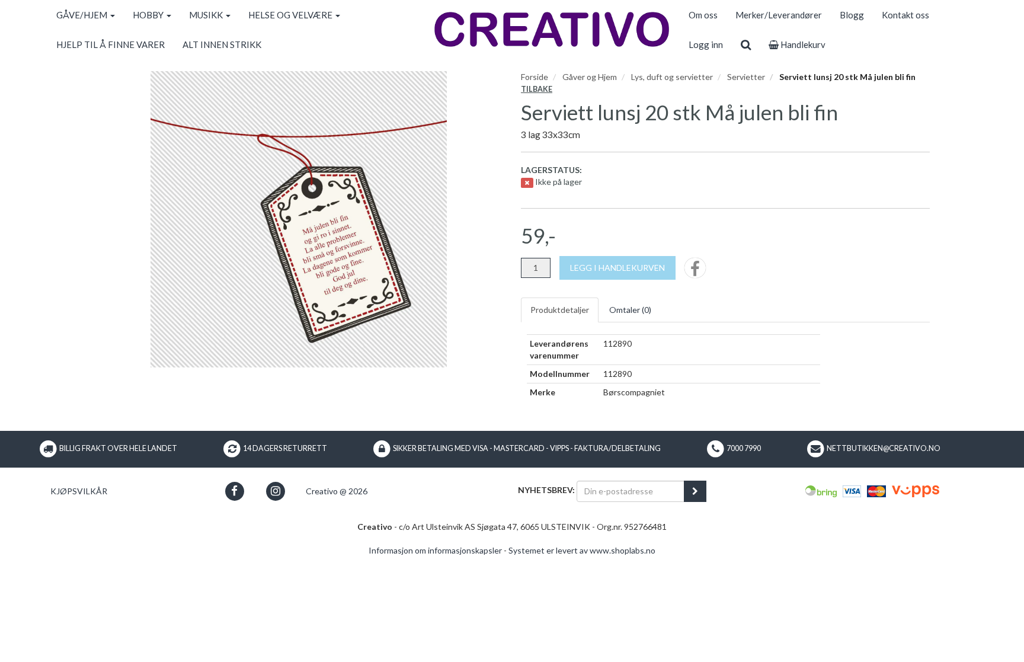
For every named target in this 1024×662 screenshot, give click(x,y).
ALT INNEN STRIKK (222, 44)
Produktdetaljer (559, 310)
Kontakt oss (905, 14)
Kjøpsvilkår (78, 491)
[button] (234, 491)
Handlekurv (802, 44)
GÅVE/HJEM (82, 14)
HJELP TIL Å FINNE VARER (110, 44)
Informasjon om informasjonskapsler (435, 550)
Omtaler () (630, 310)
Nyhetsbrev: (546, 490)
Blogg (852, 14)
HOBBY (149, 14)
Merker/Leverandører (778, 14)
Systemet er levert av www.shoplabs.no (581, 550)
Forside (534, 77)
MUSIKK (207, 14)
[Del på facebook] (695, 272)
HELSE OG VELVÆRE (291, 14)
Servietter (746, 77)
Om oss (703, 14)
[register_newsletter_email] (695, 491)
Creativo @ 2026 (336, 491)
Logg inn (706, 44)
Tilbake (536, 89)
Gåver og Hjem (589, 77)
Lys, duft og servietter (672, 77)
